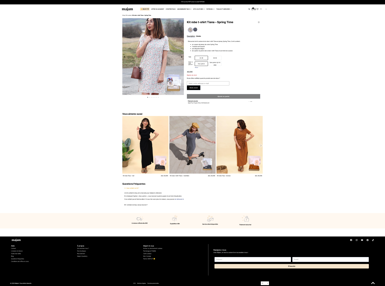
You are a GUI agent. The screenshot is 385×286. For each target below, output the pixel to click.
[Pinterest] (368, 240)
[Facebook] (351, 240)
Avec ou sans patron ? (190, 63)
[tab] (191, 36)
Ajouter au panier (223, 96)
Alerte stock (193, 88)
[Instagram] (357, 240)
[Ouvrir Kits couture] (204, 9)
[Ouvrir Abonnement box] (190, 9)
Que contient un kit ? (132, 188)
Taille (189, 57)
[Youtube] (362, 240)
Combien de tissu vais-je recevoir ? (137, 205)
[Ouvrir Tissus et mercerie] (231, 9)
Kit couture (129, 15)
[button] (249, 9)
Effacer (196, 67)
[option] (201, 58)
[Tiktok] (373, 240)
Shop (123, 15)
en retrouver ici (179, 199)
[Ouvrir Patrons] (214, 9)
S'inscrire (291, 266)
